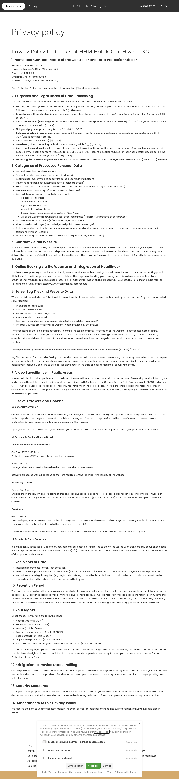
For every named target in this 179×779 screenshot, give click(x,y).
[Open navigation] (173, 6)
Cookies (31, 766)
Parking (33, 6)
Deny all (107, 765)
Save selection (75, 765)
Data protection (36, 755)
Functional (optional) (60, 758)
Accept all (93, 765)
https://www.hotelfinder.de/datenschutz (64, 283)
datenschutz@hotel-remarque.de (80, 88)
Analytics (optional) (59, 750)
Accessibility (34, 760)
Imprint (31, 750)
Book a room (13, 6)
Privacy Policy (101, 731)
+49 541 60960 (147, 6)
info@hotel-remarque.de (32, 76)
